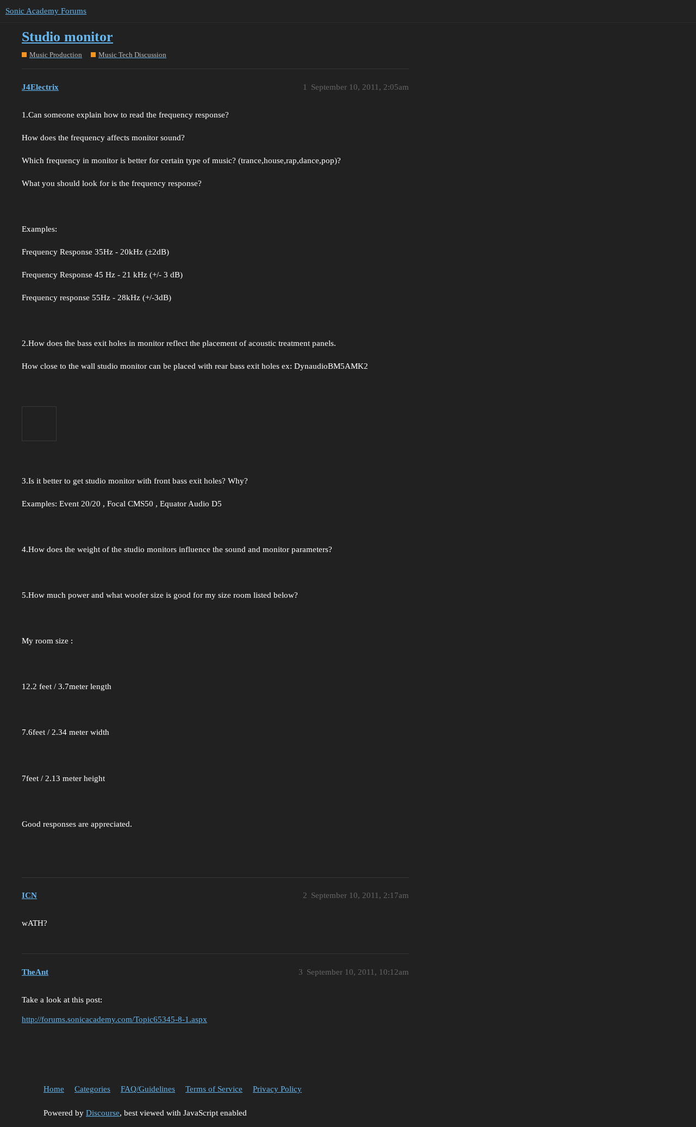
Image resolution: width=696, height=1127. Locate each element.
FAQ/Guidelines (148, 1089)
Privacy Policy (277, 1089)
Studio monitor (67, 37)
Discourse (103, 1113)
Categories (92, 1089)
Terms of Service (214, 1089)
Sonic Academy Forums (45, 11)
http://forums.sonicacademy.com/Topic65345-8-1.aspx (114, 1019)
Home (54, 1089)
